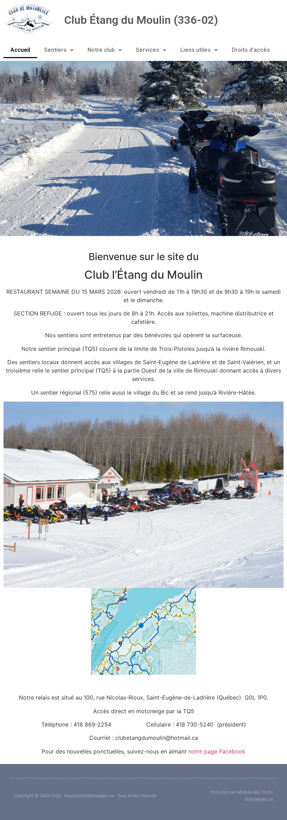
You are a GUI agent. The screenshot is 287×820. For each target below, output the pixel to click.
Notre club (101, 50)
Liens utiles (195, 50)
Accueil (20, 50)
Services (147, 50)
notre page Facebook (216, 751)
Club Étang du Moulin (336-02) (141, 20)
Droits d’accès (251, 50)
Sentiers (55, 50)
